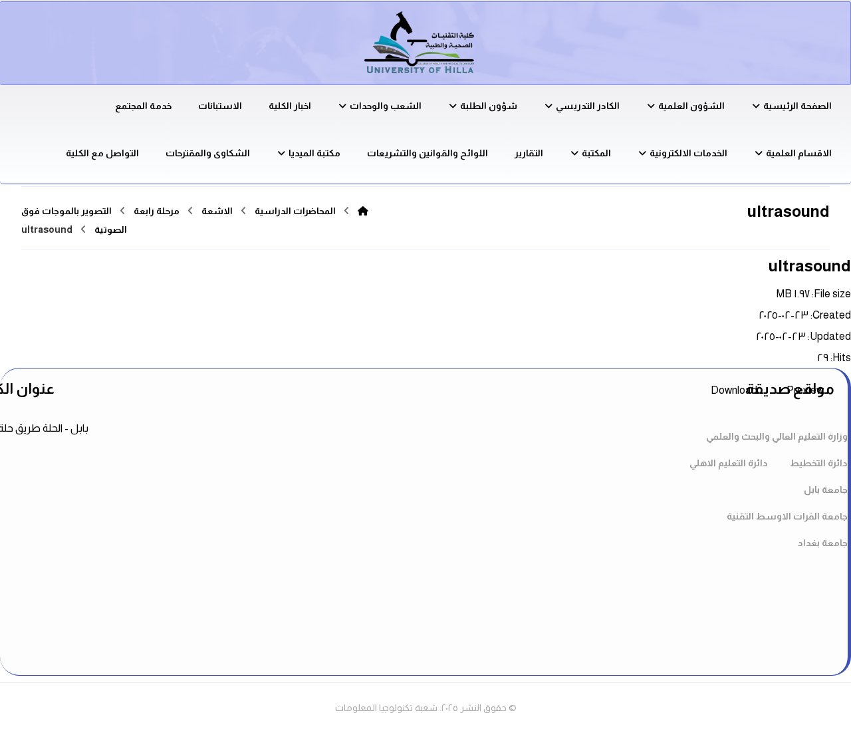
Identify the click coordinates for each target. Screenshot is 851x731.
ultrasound (810, 266)
